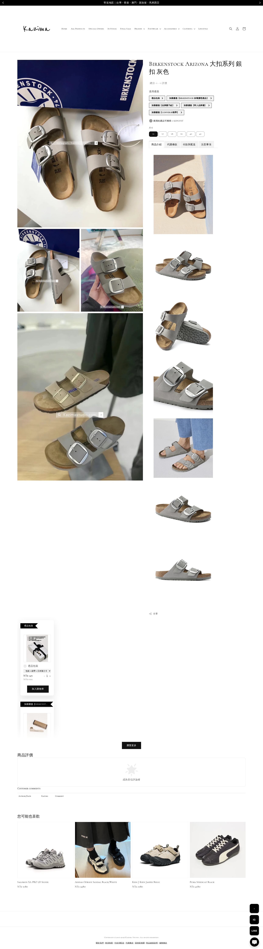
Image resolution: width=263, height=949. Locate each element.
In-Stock (112, 28)
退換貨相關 (140, 943)
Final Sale (125, 28)
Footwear (153, 28)
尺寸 (151, 128)
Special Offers (96, 28)
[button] (230, 28)
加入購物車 (38, 688)
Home (64, 28)
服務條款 (163, 943)
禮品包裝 (33, 666)
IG (254, 919)
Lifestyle (203, 28)
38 (172, 134)
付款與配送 (119, 943)
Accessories (170, 28)
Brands (138, 28)
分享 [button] (155, 613)
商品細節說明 (152, 943)
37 (163, 134)
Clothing (187, 28)
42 (200, 134)
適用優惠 (154, 91)
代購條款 (129, 943)
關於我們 (100, 943)
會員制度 (109, 943)
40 (191, 134)
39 (181, 134)
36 (153, 134)
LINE (254, 931)
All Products (78, 28)
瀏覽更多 (131, 745)
